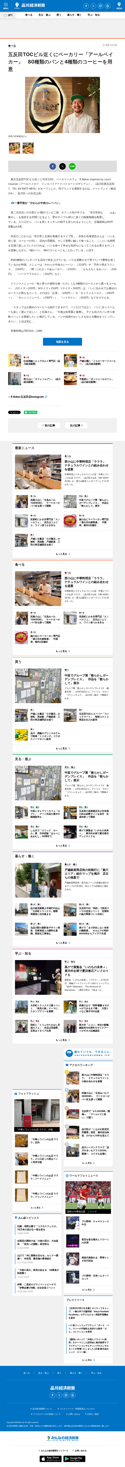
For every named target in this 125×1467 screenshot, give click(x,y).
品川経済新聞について (42, 1408)
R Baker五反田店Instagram (27, 396)
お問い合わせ (74, 1414)
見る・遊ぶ (44, 14)
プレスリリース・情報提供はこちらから (77, 1408)
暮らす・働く (74, 14)
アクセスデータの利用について (47, 1414)
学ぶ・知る (94, 14)
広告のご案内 (93, 1414)
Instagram (100, 6)
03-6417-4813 (26, 188)
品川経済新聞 (29, 5)
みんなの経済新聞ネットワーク (62, 1438)
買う (58, 14)
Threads (107, 6)
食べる (29, 14)
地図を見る (62, 341)
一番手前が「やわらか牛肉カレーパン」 (37, 203)
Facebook (86, 6)
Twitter (93, 6)
